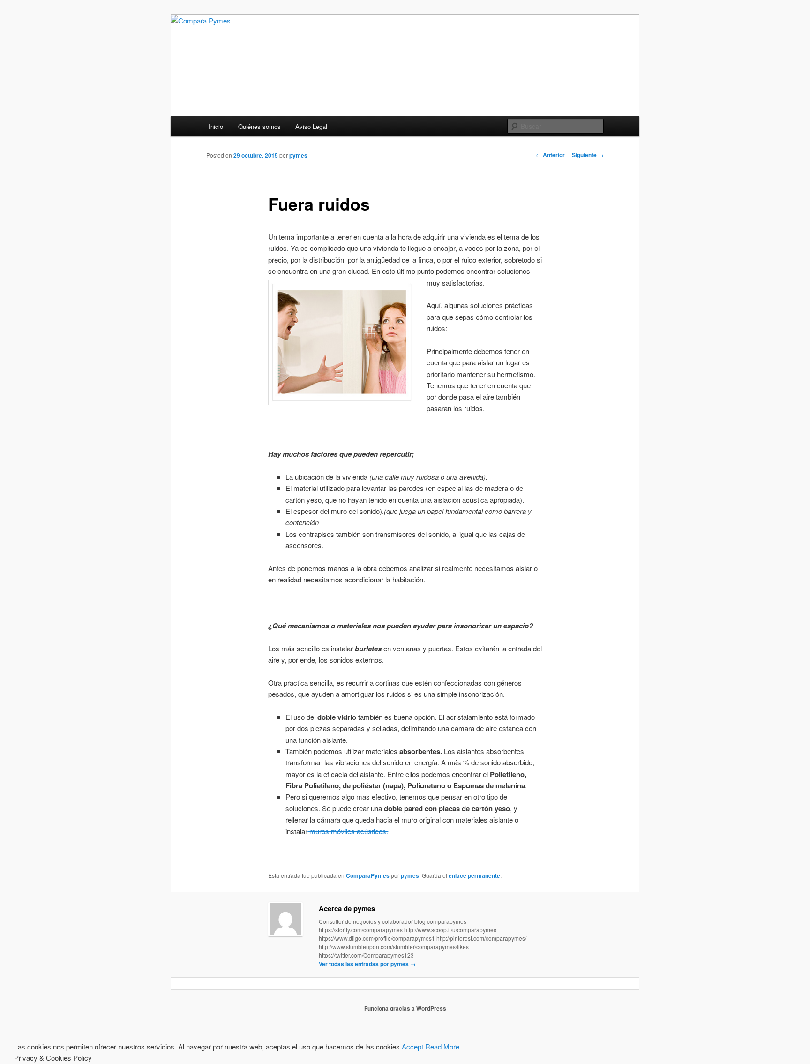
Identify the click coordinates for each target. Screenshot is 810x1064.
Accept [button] (412, 1046)
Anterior (550, 155)
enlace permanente (474, 875)
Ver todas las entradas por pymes (367, 963)
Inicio (216, 126)
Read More (442, 1046)
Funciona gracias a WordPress (405, 1008)
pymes (298, 155)
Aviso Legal (311, 126)
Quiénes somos (259, 126)
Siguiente (588, 155)
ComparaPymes (368, 875)
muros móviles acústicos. (348, 831)
